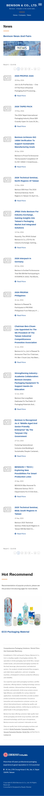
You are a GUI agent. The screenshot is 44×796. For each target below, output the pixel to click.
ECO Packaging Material (15, 631)
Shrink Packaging (15, 729)
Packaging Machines (28, 729)
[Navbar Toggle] (40, 4)
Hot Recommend (17, 574)
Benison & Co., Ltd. (22, 782)
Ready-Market (26, 787)
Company (22, 15)
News (29, 15)
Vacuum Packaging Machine (13, 732)
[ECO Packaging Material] (22, 612)
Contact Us (7, 735)
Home (15, 15)
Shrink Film (25, 732)
